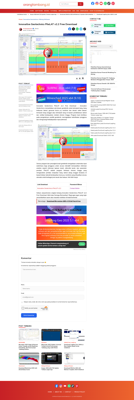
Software (39, 11)
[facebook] (93, 4)
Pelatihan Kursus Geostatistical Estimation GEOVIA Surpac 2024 (101, 67)
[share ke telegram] (81, 30)
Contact (68, 392)
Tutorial (53, 11)
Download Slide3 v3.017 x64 (105, 135)
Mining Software (44, 19)
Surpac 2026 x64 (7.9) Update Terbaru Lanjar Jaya (33, 14)
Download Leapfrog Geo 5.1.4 (106, 128)
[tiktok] (109, 4)
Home (32, 11)
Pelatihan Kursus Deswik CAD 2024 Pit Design (103, 84)
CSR (73, 11)
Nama (22, 285)
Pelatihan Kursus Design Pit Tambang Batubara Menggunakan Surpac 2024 (103, 79)
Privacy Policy (79, 392)
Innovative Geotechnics (30, 19)
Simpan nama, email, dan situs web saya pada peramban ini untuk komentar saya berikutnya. (50, 302)
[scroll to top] (128, 397)
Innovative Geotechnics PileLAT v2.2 (49, 188)
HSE (77, 11)
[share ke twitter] (74, 30)
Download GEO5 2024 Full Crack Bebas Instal (103, 105)
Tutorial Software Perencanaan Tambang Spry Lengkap (101, 90)
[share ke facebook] (70, 30)
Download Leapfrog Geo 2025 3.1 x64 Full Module (100, 14)
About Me (58, 392)
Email (22, 293)
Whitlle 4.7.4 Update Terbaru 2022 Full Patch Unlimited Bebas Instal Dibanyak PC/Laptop (102, 119)
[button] (77, 79)
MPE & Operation (65, 11)
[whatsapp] (105, 4)
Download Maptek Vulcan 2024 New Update (102, 101)
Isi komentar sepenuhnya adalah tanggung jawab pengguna (38, 265)
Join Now (110, 26)
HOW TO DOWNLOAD (97, 11)
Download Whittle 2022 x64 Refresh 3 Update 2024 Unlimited (66, 14)
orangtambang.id (27, 28)
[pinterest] (113, 4)
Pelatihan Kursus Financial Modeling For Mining (103, 73)
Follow (82, 244)
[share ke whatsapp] (77, 30)
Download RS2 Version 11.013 (102, 110)
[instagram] (97, 4)
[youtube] (101, 4)
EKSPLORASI (84, 11)
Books (46, 11)
